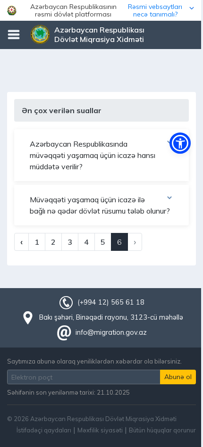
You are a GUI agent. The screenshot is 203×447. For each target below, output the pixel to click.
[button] (101, 10)
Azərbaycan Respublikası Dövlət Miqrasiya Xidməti (99, 34)
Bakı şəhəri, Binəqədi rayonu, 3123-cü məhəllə (111, 317)
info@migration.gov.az (111, 332)
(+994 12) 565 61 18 (110, 302)
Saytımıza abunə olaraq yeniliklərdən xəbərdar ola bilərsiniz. (94, 361)
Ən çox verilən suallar (62, 110)
